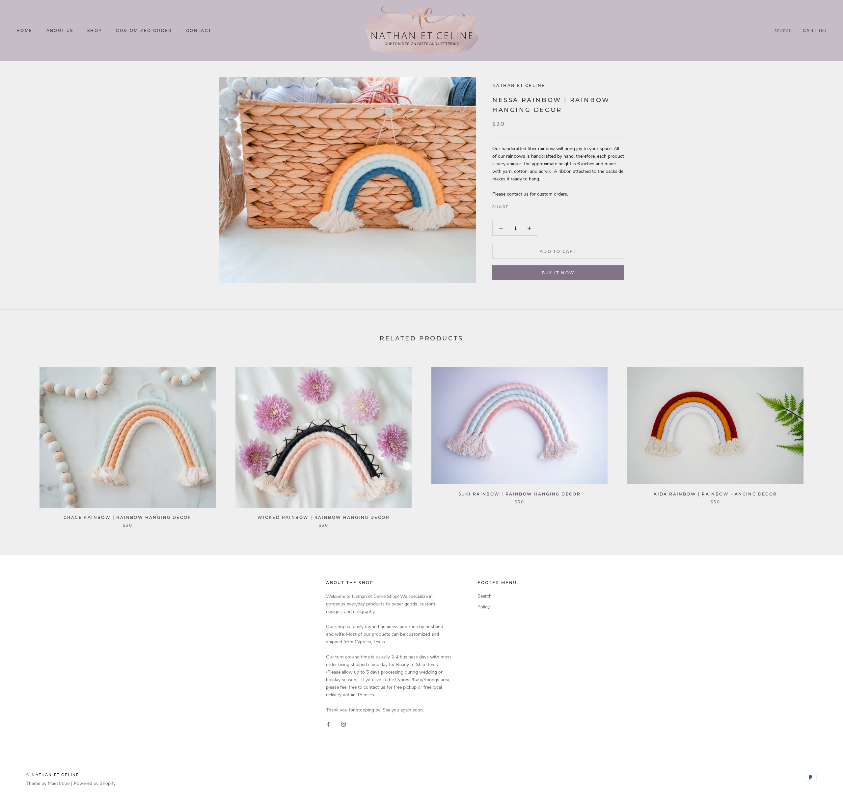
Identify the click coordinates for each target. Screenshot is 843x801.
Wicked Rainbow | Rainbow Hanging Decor (324, 517)
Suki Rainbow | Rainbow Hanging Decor (519, 494)
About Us (59, 30)
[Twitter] (524, 205)
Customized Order (144, 30)
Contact (199, 30)
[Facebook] (515, 205)
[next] (822, 440)
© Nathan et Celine (52, 774)
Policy (483, 607)
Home (24, 30)
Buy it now (558, 272)
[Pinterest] (532, 205)
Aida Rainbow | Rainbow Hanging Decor (715, 494)
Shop (94, 30)
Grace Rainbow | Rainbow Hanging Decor (128, 517)
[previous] (20, 440)
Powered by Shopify (95, 783)
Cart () (815, 30)
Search (783, 31)
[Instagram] (343, 724)
